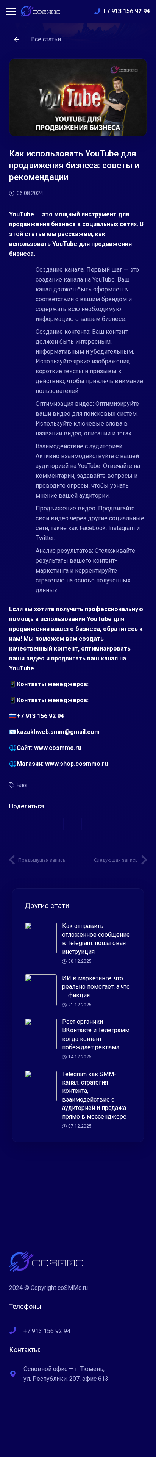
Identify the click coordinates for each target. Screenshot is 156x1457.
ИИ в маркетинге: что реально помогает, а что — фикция (96, 987)
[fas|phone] (16, 1331)
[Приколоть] (73, 824)
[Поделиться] (18, 824)
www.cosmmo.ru (57, 747)
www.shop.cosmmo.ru (76, 763)
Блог (22, 785)
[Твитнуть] (36, 824)
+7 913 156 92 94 (46, 1331)
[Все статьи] (20, 39)
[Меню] (10, 11)
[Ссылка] (40, 11)
